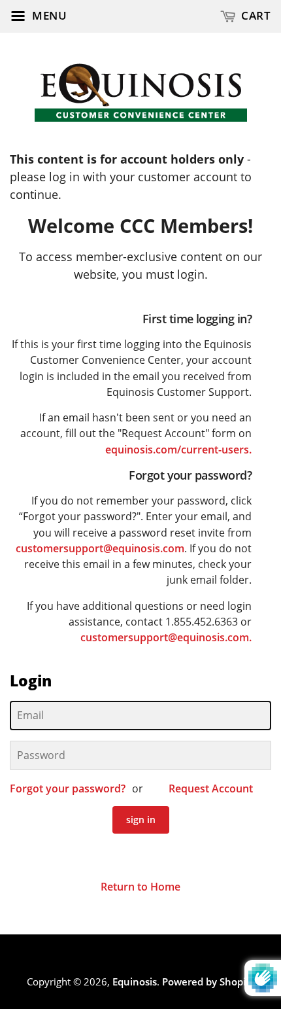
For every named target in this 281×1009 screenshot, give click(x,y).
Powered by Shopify (208, 981)
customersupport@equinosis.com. (166, 637)
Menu (48, 15)
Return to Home (140, 886)
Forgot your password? (67, 788)
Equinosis (134, 981)
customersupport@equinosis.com (100, 548)
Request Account (211, 788)
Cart (255, 15)
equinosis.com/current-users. (178, 449)
